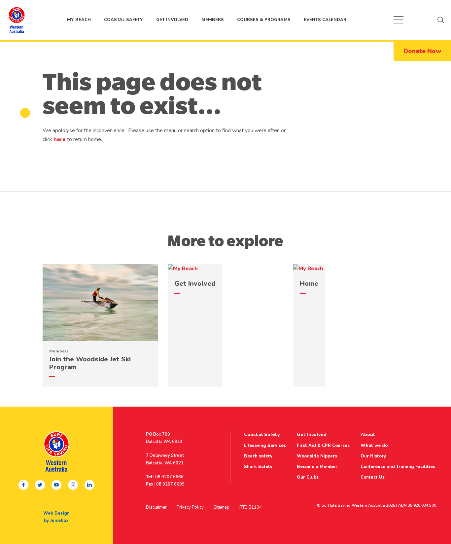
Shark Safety (258, 467)
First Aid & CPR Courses (323, 446)
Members (212, 20)
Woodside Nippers (317, 456)
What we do (374, 446)
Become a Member (317, 467)
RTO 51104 (250, 507)
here (59, 139)
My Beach (16, 20)
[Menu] (398, 19)
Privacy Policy (190, 507)
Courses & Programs (264, 20)
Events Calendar (325, 20)
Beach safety (258, 456)
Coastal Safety (123, 20)
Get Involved (172, 20)
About (368, 434)
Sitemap (221, 507)
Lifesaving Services (265, 446)
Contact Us (373, 477)
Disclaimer (156, 507)
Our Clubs (308, 477)
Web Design (56, 513)
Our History (373, 456)
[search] (440, 19)
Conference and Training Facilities (398, 467)
